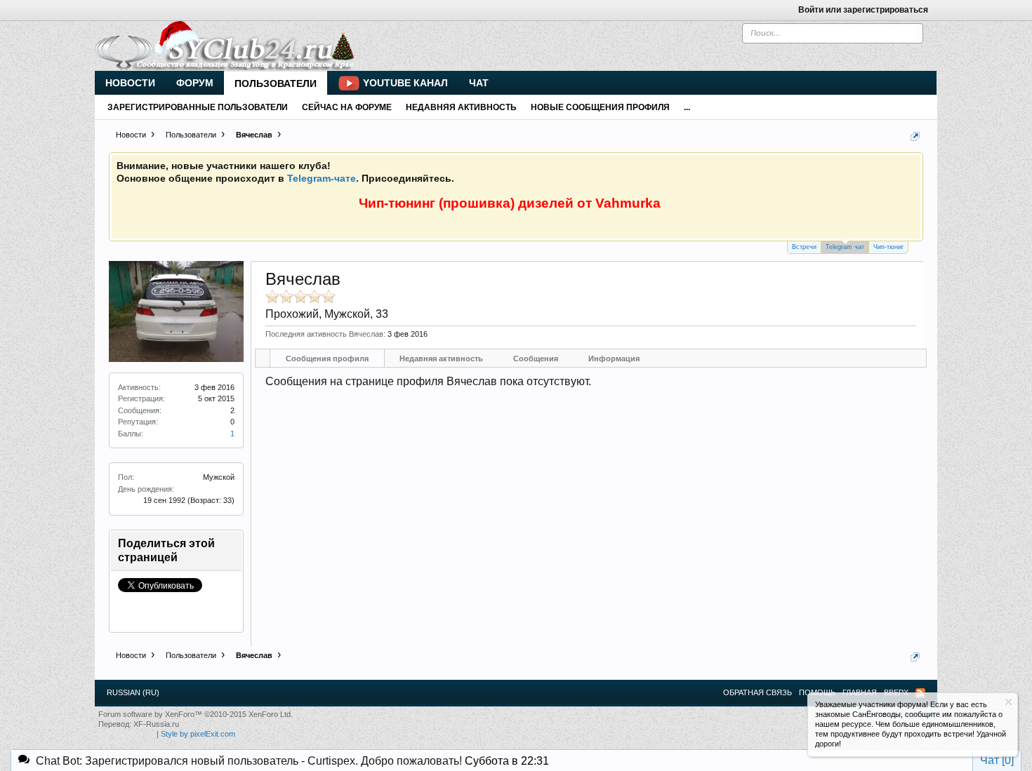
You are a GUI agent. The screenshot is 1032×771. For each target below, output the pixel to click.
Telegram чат (845, 246)
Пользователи (275, 83)
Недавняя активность (441, 358)
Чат (479, 82)
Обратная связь (757, 692)
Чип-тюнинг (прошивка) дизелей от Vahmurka (510, 203)
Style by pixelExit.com (198, 734)
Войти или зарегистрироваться (863, 10)
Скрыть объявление (1008, 702)
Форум (194, 82)
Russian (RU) (133, 692)
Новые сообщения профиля (600, 107)
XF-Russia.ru (156, 724)
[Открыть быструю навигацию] (915, 136)
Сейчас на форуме (347, 107)
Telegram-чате (321, 178)
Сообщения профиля (327, 358)
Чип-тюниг (888, 246)
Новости (130, 82)
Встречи (804, 246)
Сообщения (535, 358)
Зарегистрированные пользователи (197, 107)
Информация (614, 358)
